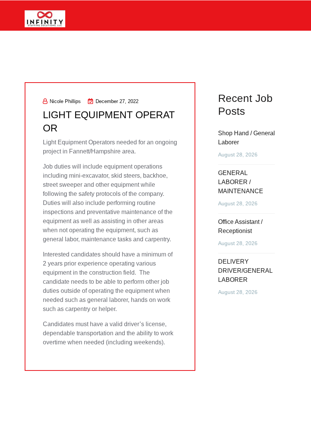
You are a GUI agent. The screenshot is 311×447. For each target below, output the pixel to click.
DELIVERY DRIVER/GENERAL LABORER (245, 270)
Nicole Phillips (65, 101)
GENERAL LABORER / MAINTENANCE (240, 182)
